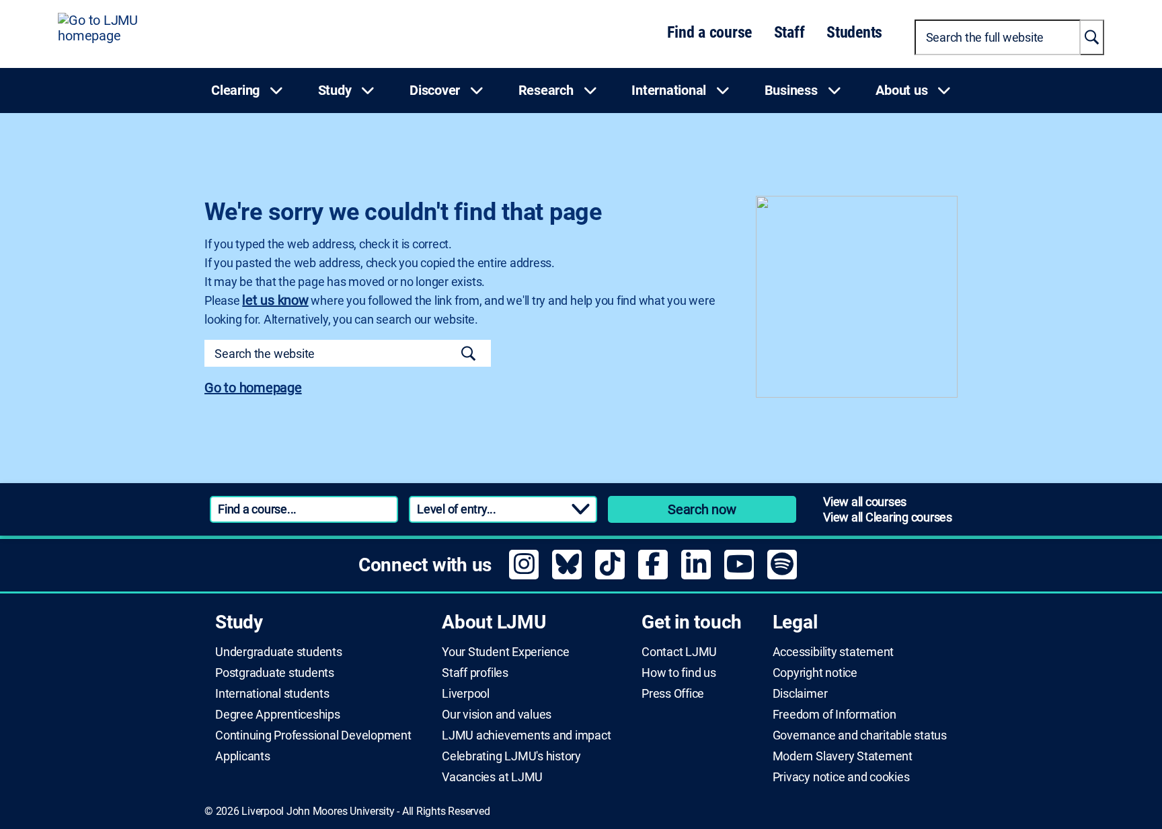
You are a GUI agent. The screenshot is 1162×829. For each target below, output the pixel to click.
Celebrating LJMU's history (511, 756)
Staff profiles (475, 673)
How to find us (679, 673)
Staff (789, 32)
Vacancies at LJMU (492, 777)
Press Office (673, 693)
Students (854, 32)
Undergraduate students (278, 652)
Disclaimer (800, 693)
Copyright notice (815, 673)
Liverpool (466, 693)
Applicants (242, 756)
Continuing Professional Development (313, 735)
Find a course (709, 32)
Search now (702, 509)
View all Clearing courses (887, 517)
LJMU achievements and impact (526, 735)
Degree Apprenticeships (277, 714)
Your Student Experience (505, 652)
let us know (275, 300)
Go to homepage (253, 388)
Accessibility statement (833, 652)
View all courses (864, 502)
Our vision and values (496, 714)
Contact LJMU (679, 652)
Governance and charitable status (860, 735)
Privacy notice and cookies (841, 777)
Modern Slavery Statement (843, 756)
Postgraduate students (274, 673)
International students (272, 693)
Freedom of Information (834, 714)
